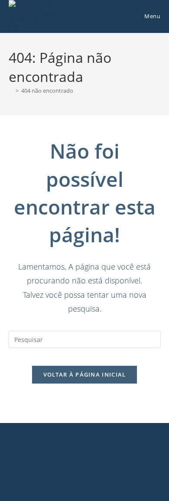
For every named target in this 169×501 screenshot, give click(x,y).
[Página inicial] (11, 90)
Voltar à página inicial (84, 374)
